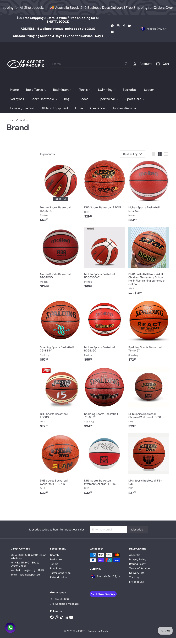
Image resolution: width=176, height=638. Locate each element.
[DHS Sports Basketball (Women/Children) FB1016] (148, 399)
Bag (67, 99)
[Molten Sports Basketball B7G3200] (60, 192)
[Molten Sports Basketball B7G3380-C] (104, 259)
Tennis (84, 90)
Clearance (97, 108)
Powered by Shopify (98, 631)
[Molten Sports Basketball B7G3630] (148, 192)
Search (54, 555)
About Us (134, 555)
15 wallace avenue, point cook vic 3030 (58, 29)
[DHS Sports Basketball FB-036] (148, 465)
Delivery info (136, 573)
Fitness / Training (22, 108)
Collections (22, 120)
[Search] (126, 64)
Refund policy (58, 577)
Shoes (84, 99)
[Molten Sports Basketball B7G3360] (104, 332)
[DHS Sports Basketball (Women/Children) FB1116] (104, 465)
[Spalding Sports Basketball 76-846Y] (148, 332)
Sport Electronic (43, 99)
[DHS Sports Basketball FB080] (60, 399)
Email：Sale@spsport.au (25, 574)
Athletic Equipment (54, 108)
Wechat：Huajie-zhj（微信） (28, 570)
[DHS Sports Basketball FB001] (104, 191)
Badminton (61, 90)
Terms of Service (60, 573)
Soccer (149, 90)
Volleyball (17, 99)
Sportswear (107, 99)
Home (14, 90)
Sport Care (133, 99)
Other (79, 108)
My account (136, 582)
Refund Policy (137, 564)
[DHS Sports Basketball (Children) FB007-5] (60, 465)
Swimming (105, 90)
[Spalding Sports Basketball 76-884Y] (60, 332)
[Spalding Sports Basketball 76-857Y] (104, 399)
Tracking (134, 577)
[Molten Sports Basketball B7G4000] (60, 259)
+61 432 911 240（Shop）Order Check (26, 564)
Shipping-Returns (124, 108)
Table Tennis (35, 90)
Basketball (130, 90)
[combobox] (90, 64)
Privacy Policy (137, 559)
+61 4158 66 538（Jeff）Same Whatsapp (28, 556)
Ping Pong (56, 568)
